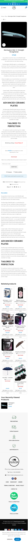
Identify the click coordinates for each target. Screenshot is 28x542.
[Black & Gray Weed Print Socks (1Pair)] (20, 372)
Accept (17, 539)
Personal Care (22, 182)
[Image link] (14, 461)
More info (10, 539)
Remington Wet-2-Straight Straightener (12, 405)
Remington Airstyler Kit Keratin (7, 326)
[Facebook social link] (9, 4)
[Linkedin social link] (17, 4)
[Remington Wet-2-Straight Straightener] (4, 405)
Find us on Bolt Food (14, 501)
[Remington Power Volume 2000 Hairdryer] (8, 345)
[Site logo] (14, 7)
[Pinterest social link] (15, 4)
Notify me (14, 166)
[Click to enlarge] (4, 45)
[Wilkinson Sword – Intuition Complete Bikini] (20, 293)
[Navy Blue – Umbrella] (8, 370)
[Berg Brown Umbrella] (20, 345)
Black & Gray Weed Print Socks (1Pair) (20, 382)
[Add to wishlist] (11, 289)
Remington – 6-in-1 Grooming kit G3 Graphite (7, 302)
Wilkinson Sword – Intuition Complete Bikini (20, 301)
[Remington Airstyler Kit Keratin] (8, 319)
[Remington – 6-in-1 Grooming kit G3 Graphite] (8, 293)
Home (2, 16)
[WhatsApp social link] (19, 4)
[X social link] (11, 4)
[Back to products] (4, 19)
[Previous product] (2, 19)
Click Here (4, 308)
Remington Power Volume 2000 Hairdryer (7, 352)
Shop (6, 16)
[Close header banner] (26, 1)
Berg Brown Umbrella (20, 352)
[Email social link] (13, 4)
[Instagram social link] (15, 478)
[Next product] (5, 19)
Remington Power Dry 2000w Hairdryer (20, 326)
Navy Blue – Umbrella (8, 377)
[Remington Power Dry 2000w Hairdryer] (20, 319)
